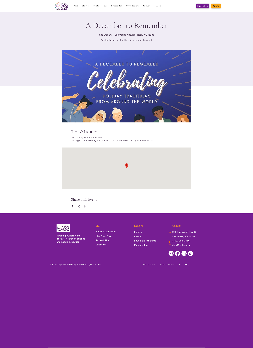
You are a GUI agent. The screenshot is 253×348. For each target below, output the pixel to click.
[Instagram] (171, 253)
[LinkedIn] (184, 253)
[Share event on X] (78, 206)
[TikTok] (190, 253)
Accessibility (184, 264)
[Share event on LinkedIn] (85, 206)
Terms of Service (167, 264)
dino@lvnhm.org (181, 245)
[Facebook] (177, 253)
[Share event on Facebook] (72, 206)
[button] (76, 6)
